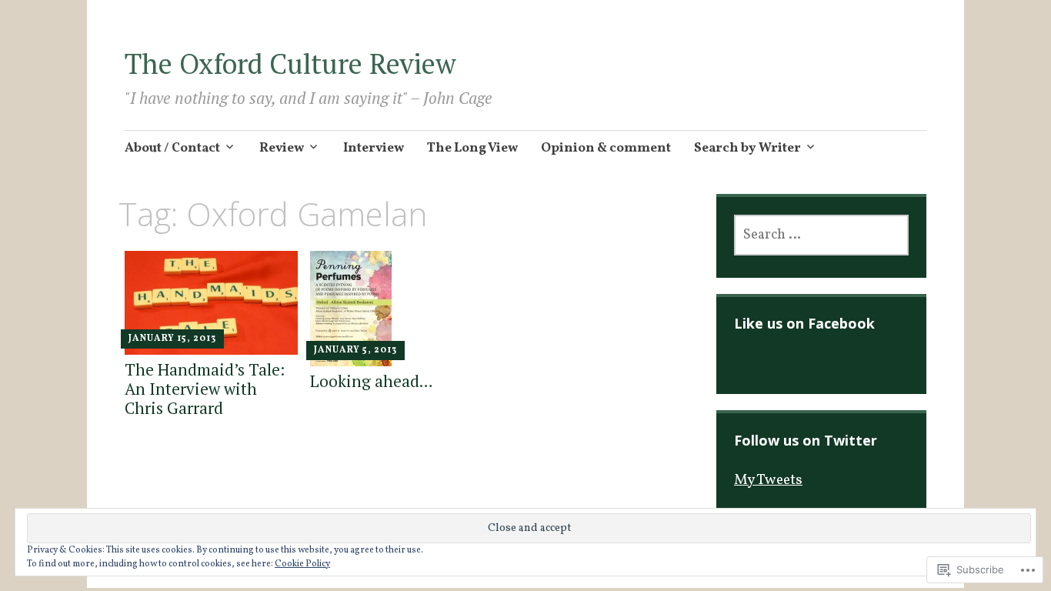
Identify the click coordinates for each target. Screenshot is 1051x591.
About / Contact (172, 148)
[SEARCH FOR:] (821, 235)
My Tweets (768, 480)
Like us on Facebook (804, 323)
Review (281, 148)
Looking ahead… (371, 381)
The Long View (472, 148)
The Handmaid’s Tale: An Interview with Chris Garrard (205, 389)
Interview (373, 148)
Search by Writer (747, 148)
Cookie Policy (302, 564)
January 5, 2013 (355, 350)
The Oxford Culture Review (290, 63)
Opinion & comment (606, 148)
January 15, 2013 (172, 338)
